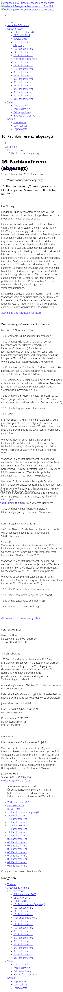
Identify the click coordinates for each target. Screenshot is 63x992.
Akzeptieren (6, 502)
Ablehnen (19, 502)
